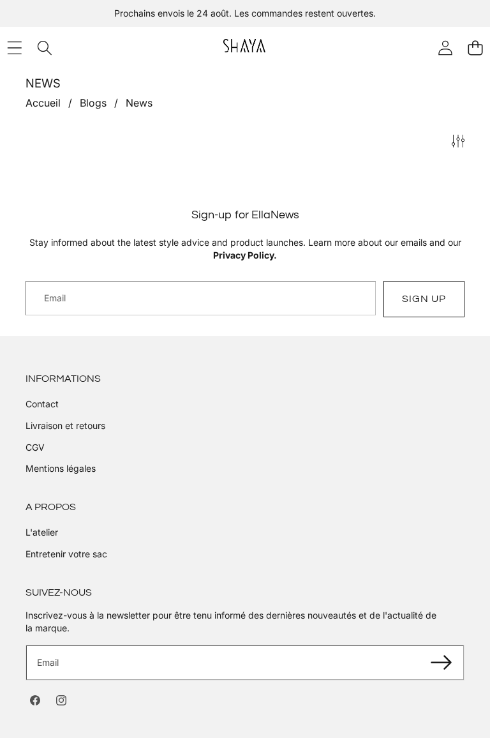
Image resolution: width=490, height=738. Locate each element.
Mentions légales (61, 468)
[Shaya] (244, 47)
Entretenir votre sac (66, 553)
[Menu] (14, 47)
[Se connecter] (445, 47)
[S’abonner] (441, 662)
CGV (35, 447)
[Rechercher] (44, 47)
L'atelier (42, 532)
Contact (42, 403)
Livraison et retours (65, 425)
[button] (475, 47)
